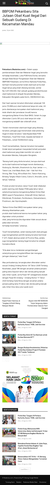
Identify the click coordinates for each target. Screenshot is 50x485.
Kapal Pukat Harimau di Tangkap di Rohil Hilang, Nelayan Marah (11, 303)
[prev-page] (3, 360)
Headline (5, 330)
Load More (24, 469)
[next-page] (7, 360)
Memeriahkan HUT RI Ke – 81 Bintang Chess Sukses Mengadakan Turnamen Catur (32, 459)
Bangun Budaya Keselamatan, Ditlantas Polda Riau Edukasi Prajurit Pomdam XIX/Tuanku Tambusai (33, 350)
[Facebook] (12, 36)
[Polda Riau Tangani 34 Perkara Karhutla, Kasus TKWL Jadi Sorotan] (9, 326)
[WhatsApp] (28, 36)
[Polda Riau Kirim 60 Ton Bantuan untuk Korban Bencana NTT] (9, 338)
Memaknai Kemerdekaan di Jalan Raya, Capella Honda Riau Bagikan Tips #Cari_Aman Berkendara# (32, 446)
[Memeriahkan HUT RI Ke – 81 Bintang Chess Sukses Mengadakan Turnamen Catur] (9, 460)
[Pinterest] (22, 36)
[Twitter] (17, 36)
